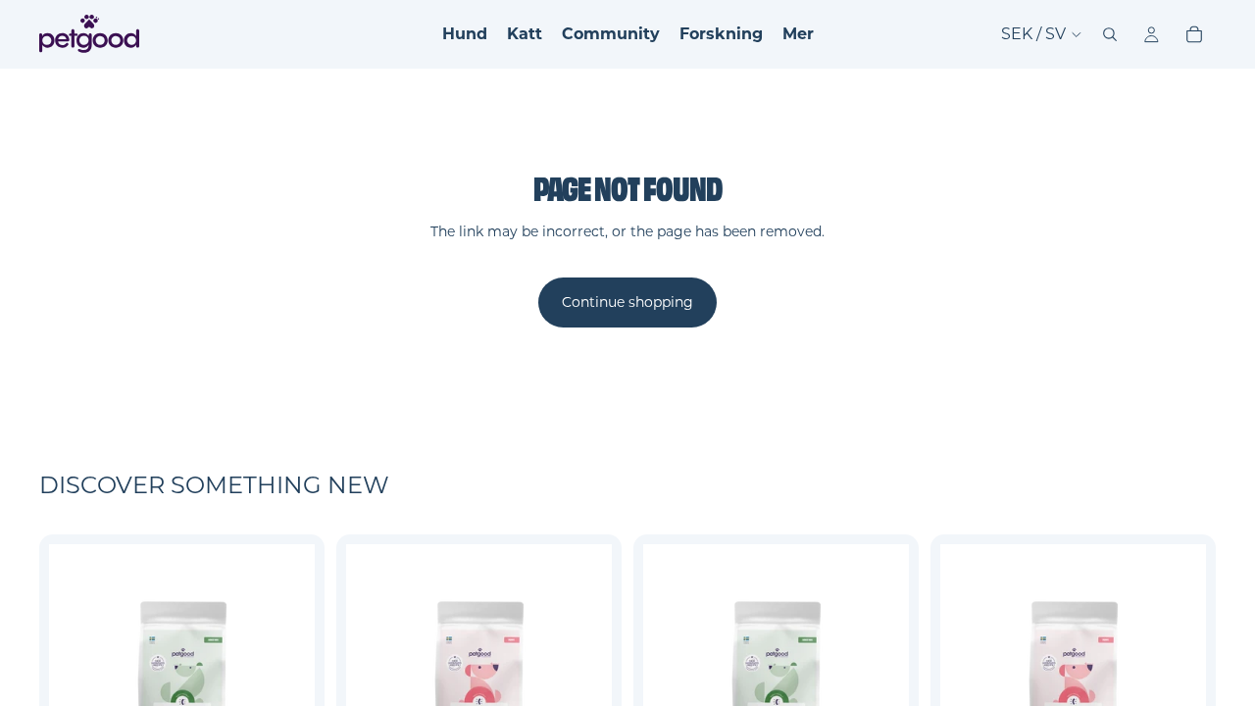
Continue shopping (627, 302)
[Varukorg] (1194, 34)
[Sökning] (1109, 34)
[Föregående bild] (78, 676)
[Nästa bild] (285, 676)
